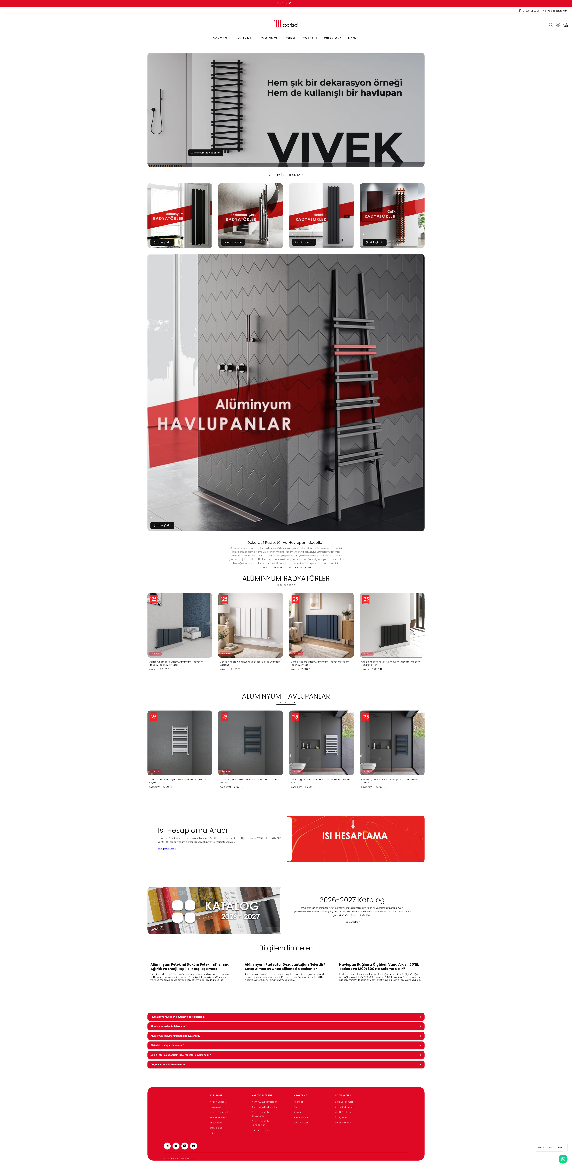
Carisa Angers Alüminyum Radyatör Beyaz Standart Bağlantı (250, 663)
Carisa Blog (216, 1127)
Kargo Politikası (343, 1122)
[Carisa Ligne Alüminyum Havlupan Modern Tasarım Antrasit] (392, 743)
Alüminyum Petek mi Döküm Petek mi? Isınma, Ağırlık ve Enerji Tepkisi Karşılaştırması (190, 967)
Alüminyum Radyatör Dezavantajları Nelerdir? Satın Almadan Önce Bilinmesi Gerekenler (285, 967)
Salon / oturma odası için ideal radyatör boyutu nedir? (286, 1055)
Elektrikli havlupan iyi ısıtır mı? (286, 1045)
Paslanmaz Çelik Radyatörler (260, 1114)
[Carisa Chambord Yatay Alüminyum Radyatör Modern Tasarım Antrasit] (179, 625)
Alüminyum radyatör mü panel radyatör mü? (286, 1035)
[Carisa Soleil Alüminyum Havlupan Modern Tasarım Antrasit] (250, 743)
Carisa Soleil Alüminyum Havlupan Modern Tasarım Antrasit (249, 781)
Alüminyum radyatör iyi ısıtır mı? (286, 1026)
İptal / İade (341, 1117)
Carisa (174, 1158)
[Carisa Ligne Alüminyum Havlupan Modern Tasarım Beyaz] (321, 743)
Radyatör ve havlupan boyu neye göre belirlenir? (286, 1016)
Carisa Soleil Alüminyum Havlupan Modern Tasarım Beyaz (178, 781)
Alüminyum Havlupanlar (264, 1107)
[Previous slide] (359, 160)
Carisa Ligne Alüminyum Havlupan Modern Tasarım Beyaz (320, 781)
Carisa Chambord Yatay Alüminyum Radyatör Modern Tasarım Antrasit (176, 663)
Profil (295, 1107)
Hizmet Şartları (300, 1117)
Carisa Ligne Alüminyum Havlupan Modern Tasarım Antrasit (391, 781)
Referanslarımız (218, 1117)
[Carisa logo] (286, 24)
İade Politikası (300, 1122)
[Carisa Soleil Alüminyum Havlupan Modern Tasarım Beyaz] (179, 743)
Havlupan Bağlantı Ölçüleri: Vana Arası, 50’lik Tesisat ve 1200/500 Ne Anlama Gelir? (379, 967)
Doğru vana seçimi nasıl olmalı (286, 1064)
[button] (550, 24)
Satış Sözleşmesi (344, 1101)
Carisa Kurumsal (219, 1112)
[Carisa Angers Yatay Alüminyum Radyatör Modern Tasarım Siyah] (392, 625)
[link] (179, 215)
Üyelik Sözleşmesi (344, 1107)
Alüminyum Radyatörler (264, 1101)
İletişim (213, 1133)
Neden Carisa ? (218, 1101)
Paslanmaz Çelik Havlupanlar (260, 1123)
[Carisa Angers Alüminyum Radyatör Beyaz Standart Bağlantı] (250, 625)
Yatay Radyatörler (261, 1130)
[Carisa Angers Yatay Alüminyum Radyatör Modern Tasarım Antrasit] (321, 625)
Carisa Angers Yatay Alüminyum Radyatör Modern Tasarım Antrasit (319, 663)
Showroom (216, 1122)
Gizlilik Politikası (343, 1112)
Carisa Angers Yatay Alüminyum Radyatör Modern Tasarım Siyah (390, 663)
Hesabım (298, 1112)
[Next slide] (389, 160)
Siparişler (298, 1101)
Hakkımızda (216, 1107)
